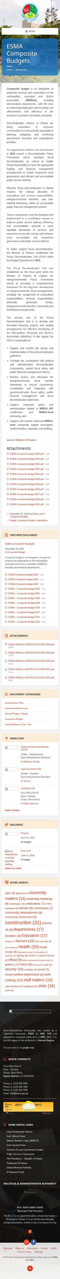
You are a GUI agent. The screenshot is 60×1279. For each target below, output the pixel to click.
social (43, 969)
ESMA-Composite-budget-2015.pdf (27, 504)
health (29, 946)
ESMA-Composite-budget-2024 (23, 579)
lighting (22, 955)
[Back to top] (30, 1268)
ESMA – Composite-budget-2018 (24, 607)
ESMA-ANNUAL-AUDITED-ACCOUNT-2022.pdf (31, 661)
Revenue (37, 965)
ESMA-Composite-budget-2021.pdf (27, 474)
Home (9, 69)
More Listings (12, 810)
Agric (10, 893)
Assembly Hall (28, 788)
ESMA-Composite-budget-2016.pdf (27, 499)
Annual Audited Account (16, 708)
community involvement (21, 917)
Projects (25, 833)
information (42, 952)
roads (47, 964)
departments (29, 929)
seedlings (30, 969)
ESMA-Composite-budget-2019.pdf (27, 484)
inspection (10, 956)
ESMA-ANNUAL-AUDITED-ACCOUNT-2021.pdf (31, 669)
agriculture (22, 893)
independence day (26, 952)
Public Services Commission (20, 1154)
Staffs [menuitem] (54, 1248)
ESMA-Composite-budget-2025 (23, 574)
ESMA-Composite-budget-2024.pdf (27, 459)
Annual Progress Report (16, 713)
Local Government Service (19, 1131)
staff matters (38, 980)
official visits (46, 960)
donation (13, 936)
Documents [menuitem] (32, 1248)
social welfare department (24, 974)
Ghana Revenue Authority (19, 1167)
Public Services (30, 803)
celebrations (35, 903)
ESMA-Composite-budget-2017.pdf (27, 494)
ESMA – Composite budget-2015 (24, 621)
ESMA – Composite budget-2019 (24, 603)
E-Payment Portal (15, 1172)
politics (11, 964)
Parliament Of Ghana (17, 1163)
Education (34, 935)
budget (13, 520)
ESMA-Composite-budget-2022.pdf (27, 469)
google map (28, 1047)
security (14, 969)
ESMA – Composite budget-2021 (24, 593)
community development (23, 912)
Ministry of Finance (26, 439)
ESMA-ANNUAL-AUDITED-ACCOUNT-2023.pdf (31, 652)
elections (10, 941)
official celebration (31, 960)
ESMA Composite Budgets (19, 543)
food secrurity (43, 941)
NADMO (33, 956)
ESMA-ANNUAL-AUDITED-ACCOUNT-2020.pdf (31, 677)
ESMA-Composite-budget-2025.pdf (27, 454)
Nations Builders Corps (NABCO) (22, 1140)
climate (26, 908)
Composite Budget (19, 516)
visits (46, 986)
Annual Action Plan (14, 703)
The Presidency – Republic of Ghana (24, 1158)
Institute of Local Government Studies (25, 1149)
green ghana (11, 947)
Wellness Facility (31, 761)
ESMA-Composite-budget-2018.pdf (27, 489)
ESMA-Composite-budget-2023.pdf (27, 464)
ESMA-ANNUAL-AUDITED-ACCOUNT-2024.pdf (31, 644)
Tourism (27, 781)
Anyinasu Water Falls (31, 768)
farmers (25, 941)
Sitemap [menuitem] (38, 1252)
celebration (17, 903)
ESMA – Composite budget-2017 (24, 612)
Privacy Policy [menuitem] (25, 1252)
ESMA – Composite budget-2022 (24, 589)
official (15, 960)
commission (43, 908)
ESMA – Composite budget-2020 (24, 598)
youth (9, 990)
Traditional (29, 986)
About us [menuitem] (19, 1248)
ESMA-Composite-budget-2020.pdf (27, 479)
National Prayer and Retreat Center (34, 748)
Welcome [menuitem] (7, 1248)
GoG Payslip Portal (16, 1145)
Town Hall (25, 850)
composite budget (26, 520)
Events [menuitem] (44, 1248)
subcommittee (13, 986)
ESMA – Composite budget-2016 (24, 617)
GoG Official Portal (16, 1136)
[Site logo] (30, 20)
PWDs (25, 964)
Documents (21, 69)
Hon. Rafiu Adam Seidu (30, 1207)
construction (23, 922)
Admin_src (37, 514)
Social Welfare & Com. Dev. (18, 724)
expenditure (42, 520)
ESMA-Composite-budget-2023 (23, 584)
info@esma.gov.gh (19, 1093)
